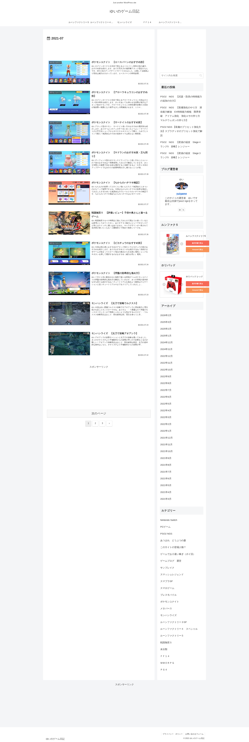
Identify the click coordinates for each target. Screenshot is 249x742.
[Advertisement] (99, 48)
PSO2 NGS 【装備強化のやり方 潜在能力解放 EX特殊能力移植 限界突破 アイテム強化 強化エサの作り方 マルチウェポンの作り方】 (181, 113)
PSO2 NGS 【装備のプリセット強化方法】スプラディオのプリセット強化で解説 (181, 131)
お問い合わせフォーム (194, 734)
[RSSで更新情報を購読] (183, 209)
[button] (200, 75)
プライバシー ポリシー (173, 734)
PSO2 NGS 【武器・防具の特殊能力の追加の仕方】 (181, 98)
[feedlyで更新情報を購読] (179, 209)
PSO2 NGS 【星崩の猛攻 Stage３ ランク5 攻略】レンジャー (180, 155)
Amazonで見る (197, 249)
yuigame (181, 193)
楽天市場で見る (197, 243)
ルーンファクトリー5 (196, 236)
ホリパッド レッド (194, 276)
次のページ (99, 413)
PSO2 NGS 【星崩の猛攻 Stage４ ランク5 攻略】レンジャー (180, 144)
